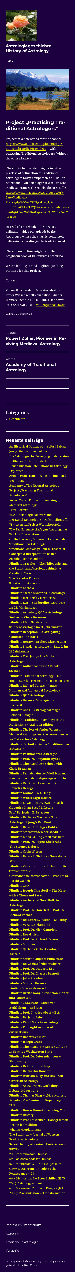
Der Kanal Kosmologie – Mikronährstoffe (38, 519)
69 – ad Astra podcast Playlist (30, 1159)
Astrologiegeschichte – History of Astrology (30, 48)
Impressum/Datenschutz (23, 1225)
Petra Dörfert (18, 510)
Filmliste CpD (19, 885)
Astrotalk (12, 1233)
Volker (9, 313)
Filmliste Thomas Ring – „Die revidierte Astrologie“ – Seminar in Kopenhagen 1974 (37, 1100)
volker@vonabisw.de (50, 305)
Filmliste (32, 597)
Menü (11, 61)
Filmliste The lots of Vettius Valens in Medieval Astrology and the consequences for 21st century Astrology (39, 734)
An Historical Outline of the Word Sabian (37, 446)
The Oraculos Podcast (24, 578)
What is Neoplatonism (25, 1129)
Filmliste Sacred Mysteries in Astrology (37, 593)
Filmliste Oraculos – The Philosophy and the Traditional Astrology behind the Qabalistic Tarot (38, 568)
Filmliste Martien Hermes (27, 983)
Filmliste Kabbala (21, 588)
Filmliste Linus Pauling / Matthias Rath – (38, 837)
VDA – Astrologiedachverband (30, 515)
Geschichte (17, 419)
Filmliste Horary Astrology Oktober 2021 (37, 641)
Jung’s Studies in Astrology (28, 451)
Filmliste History (21, 1115)
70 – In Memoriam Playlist (28, 1154)
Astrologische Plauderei (26, 558)
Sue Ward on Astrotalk (24, 583)
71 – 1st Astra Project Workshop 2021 (35, 524)
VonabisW (13, 1250)
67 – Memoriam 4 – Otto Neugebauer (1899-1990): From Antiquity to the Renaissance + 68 (35, 1168)
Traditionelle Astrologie (22, 1242)
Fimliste (28, 988)
